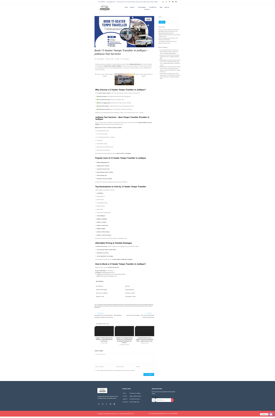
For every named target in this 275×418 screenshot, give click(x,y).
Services (132, 7)
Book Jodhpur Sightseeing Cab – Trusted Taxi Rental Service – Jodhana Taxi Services (170, 63)
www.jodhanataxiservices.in (108, 272)
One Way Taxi (152, 7)
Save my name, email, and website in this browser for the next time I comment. (116, 370)
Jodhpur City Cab (100, 296)
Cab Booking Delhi (129, 289)
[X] (106, 404)
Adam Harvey (163, 55)
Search (160, 16)
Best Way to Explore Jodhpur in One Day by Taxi (169, 29)
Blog (161, 7)
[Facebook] (163, 2)
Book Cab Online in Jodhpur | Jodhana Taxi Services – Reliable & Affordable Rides (170, 56)
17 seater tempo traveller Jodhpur (104, 304)
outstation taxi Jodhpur (129, 306)
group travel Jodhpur (142, 304)
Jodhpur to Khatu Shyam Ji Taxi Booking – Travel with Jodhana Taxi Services (104, 339)
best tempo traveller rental (131, 304)
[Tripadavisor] (98, 404)
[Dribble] (172, 2)
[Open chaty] (271, 414)
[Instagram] (176, 2)
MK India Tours (99, 286)
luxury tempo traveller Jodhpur (116, 306)
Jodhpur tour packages (103, 306)
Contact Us (147, 9)
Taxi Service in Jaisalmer (102, 293)
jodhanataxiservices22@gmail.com (108, 276)
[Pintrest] (110, 404)
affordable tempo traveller (118, 304)
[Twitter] (166, 2)
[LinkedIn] (169, 2)
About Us (166, 7)
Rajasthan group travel (139, 306)
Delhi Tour (127, 286)
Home (126, 7)
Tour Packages (142, 7)
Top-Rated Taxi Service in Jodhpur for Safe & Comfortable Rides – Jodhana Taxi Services (144, 339)
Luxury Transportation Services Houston (168, 50)
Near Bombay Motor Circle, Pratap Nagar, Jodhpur (114, 274)
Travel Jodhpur (100, 59)
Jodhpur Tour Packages (101, 289)
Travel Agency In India (130, 296)
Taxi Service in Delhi (130, 293)
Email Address (155, 397)
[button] (176, 8)
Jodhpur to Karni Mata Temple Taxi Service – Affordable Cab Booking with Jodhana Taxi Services (124, 340)
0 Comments (126, 59)
